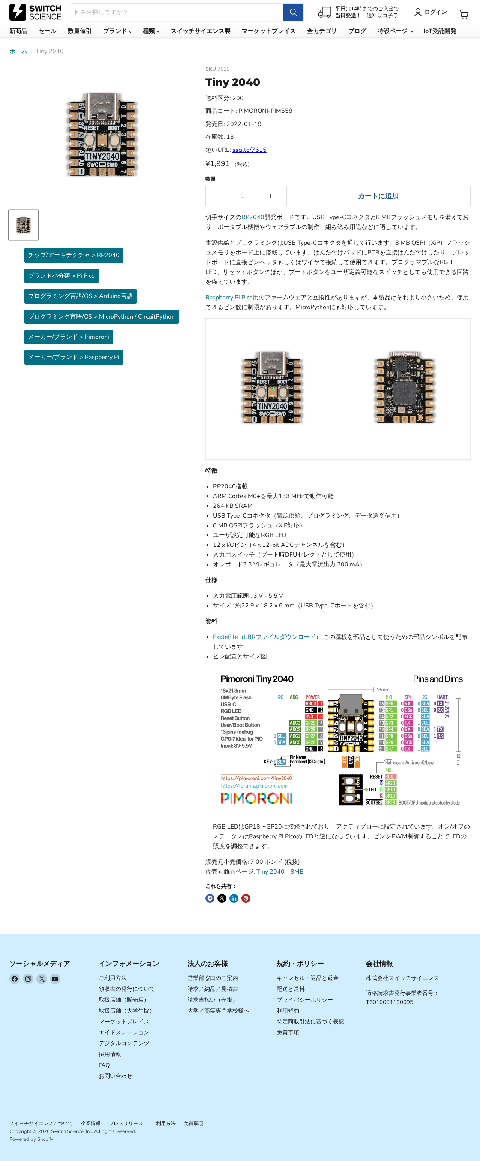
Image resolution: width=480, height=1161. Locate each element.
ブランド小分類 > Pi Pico (61, 276)
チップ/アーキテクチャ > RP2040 (74, 255)
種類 (149, 31)
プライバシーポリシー (305, 1000)
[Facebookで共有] (210, 898)
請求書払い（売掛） (213, 1000)
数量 (211, 179)
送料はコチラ (382, 15)
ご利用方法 (113, 978)
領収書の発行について (127, 989)
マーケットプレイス (269, 31)
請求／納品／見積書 (213, 989)
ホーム (18, 51)
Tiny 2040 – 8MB (280, 872)
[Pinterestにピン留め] (246, 898)
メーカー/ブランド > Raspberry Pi (73, 357)
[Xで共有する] (222, 898)
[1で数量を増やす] (270, 196)
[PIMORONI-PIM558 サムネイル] (23, 225)
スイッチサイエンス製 (201, 31)
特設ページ (393, 31)
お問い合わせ (115, 1076)
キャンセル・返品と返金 (308, 978)
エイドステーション (124, 1032)
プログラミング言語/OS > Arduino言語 (80, 296)
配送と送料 (291, 989)
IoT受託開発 (439, 31)
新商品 (18, 31)
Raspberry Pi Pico (229, 297)
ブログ (357, 31)
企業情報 (90, 1123)
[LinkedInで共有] (234, 898)
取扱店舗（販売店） (124, 1000)
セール (48, 31)
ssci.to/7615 (249, 150)
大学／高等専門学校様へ (218, 1010)
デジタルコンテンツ (124, 1043)
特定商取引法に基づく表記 (310, 1021)
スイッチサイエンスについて (41, 1123)
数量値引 (80, 31)
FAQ (104, 1065)
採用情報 (110, 1054)
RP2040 (253, 217)
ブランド (116, 31)
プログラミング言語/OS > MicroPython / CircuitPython (101, 317)
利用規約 (288, 1010)
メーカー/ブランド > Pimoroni (68, 337)
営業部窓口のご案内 (213, 978)
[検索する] (293, 12)
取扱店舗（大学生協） (127, 1010)
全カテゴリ (322, 31)
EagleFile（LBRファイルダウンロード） (267, 637)
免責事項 (288, 1032)
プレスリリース (126, 1123)
